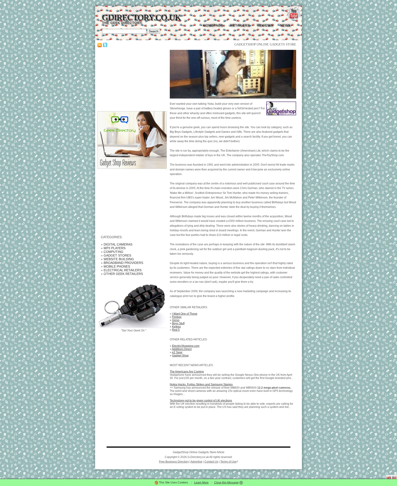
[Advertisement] (131, 78)
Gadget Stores (117, 255)
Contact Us (211, 461)
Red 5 (176, 329)
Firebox (176, 317)
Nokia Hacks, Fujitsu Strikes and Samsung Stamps (201, 384)
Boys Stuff (178, 323)
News (285, 25)
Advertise (196, 461)
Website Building (119, 259)
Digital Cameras (118, 244)
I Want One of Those (184, 313)
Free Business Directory (174, 461)
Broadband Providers (123, 263)
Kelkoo (176, 326)
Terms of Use (228, 461)
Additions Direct (182, 349)
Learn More (201, 482)
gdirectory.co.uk (141, 17)
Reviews (265, 25)
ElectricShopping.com (185, 346)
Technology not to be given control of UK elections (201, 400)
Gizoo (175, 320)
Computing (113, 252)
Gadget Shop (180, 355)
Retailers (240, 25)
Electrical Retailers (123, 270)
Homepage (213, 25)
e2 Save (177, 352)
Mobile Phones (117, 266)
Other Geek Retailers (123, 274)
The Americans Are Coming (187, 371)
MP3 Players (114, 248)
